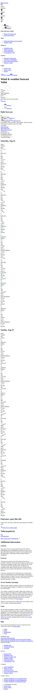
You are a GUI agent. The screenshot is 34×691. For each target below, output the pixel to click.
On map (3, 101)
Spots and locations (9, 35)
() (5, 128)
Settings (9, 28)
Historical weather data (10, 58)
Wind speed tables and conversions (13, 41)
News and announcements (11, 61)
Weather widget (8, 42)
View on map (6, 75)
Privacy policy (7, 70)
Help (7, 25)
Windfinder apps (8, 48)
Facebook (14, 75)
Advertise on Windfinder (10, 60)
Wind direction (4, 127)
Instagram (24, 680)
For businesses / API (9, 52)
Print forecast (6, 120)
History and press (8, 49)
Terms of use (7, 68)
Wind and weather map (10, 34)
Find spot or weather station (10, 527)
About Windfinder (8, 51)
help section (19, 598)
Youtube (24, 681)
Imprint (6, 71)
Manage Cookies (8, 63)
